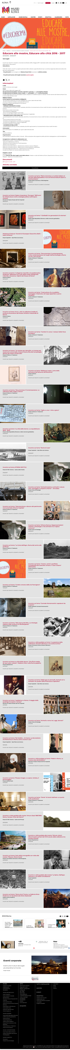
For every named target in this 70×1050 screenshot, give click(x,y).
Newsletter (5, 990)
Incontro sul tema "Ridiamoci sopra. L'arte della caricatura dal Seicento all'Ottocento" (43, 371)
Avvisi (54, 986)
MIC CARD (22, 991)
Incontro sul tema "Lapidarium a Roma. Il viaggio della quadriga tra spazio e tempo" (20, 701)
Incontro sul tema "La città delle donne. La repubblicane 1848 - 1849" (21, 429)
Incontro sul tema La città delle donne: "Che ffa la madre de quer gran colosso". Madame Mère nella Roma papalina (22, 662)
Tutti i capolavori (43, 984)
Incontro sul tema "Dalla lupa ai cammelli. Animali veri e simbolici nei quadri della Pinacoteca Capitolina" (46, 680)
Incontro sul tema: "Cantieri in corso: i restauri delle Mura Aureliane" (47, 332)
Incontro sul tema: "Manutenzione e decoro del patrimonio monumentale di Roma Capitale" (22, 507)
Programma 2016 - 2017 (9, 161)
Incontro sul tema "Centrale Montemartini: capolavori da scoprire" (46, 604)
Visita (67, 17)
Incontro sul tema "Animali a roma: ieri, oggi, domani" (45, 720)
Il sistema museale (7, 985)
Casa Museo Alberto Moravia (9, 1031)
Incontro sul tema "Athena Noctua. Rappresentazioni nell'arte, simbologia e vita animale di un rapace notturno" (45, 526)
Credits (52, 1047)
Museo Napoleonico (7, 1019)
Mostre (33, 17)
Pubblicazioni (6, 987)
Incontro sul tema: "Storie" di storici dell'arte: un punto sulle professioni (46, 798)
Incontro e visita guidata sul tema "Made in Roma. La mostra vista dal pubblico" (45, 759)
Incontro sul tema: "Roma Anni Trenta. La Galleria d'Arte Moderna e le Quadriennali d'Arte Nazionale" (21, 895)
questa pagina (30, 75)
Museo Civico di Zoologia (8, 1040)
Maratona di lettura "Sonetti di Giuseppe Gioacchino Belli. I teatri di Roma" (22, 234)
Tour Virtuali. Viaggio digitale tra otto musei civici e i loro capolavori (8, 924)
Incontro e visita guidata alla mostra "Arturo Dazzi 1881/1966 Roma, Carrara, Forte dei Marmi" (22, 816)
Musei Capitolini (6, 994)
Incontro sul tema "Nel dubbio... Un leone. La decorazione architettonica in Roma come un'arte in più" (22, 738)
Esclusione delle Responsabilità (44, 1047)
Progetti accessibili (41, 1003)
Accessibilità (22, 998)
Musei (3, 17)
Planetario (5, 1039)
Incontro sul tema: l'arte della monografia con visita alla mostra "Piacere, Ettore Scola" (21, 856)
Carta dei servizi (6, 988)
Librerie (21, 1001)
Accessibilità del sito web (60, 1047)
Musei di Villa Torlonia (8, 1027)
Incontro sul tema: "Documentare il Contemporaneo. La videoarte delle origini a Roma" (21, 390)
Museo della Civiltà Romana (9, 1006)
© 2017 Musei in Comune (28, 1047)
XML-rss (67, 1047)
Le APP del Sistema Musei (29, 926)
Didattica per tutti (41, 999)
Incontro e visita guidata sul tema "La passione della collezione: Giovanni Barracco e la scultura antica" (45, 642)
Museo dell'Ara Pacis (7, 1001)
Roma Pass (22, 992)
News (54, 985)
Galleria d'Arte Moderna (8, 1021)
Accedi (52, 2)
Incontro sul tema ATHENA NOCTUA (14, 467)
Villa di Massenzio (7, 1011)
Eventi (40, 17)
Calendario (58, 17)
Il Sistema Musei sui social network (51, 925)
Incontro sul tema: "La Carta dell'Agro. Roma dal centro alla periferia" (22, 545)
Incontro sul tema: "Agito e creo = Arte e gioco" (43, 410)
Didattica (48, 17)
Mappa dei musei (24, 987)
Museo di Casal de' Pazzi (8, 1009)
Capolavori (11, 17)
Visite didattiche (23, 994)
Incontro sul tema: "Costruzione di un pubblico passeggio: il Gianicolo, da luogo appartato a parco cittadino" (44, 294)
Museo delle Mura (7, 1007)
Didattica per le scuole (41, 997)
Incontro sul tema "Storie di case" (39, 448)
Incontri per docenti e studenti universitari (20, 50)
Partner (55, 988)
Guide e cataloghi (24, 997)
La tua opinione (23, 1002)
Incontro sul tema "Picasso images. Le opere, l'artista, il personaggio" (21, 778)
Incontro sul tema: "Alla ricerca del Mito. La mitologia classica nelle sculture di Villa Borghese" (20, 623)
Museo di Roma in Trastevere (9, 1025)
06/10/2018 (60, 946)
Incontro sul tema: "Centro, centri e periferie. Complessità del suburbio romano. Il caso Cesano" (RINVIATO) (44, 565)
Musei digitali (23, 17)
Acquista (48, 2)
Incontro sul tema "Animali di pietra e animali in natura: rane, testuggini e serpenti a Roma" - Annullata (46, 487)
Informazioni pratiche (24, 985)
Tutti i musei (40, 2)
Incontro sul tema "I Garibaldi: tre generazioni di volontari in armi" (47, 216)
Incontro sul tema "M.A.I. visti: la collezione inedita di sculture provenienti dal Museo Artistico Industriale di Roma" (20, 313)
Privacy (35, 1047)
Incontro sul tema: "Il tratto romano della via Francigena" (21, 585)
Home (4, 50)
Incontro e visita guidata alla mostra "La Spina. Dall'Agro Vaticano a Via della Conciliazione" (46, 875)
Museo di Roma (6, 1018)
